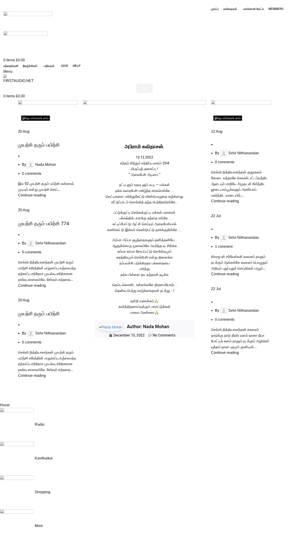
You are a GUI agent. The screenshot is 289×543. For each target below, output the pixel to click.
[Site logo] (27, 21)
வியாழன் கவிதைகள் (31, 137)
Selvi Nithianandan (50, 243)
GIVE (144, 88)
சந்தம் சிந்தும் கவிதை (225, 137)
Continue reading (32, 195)
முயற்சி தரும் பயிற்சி (39, 145)
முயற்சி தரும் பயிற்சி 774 (43, 223)
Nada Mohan (45, 164)
